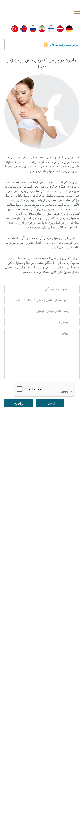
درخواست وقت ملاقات (63, 44)
